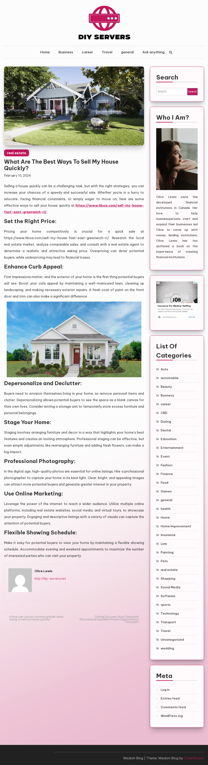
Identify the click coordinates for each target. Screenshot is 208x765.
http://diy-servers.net (50, 578)
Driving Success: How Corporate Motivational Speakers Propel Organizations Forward (109, 619)
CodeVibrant (193, 758)
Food (164, 483)
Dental (166, 430)
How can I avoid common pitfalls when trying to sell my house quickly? (36, 618)
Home (45, 52)
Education (169, 439)
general (127, 52)
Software (168, 596)
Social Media (170, 587)
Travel (107, 52)
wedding (167, 648)
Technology (170, 613)
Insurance (168, 535)
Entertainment (172, 448)
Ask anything (153, 52)
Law (164, 544)
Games (166, 491)
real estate (16, 153)
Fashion (166, 465)
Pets (164, 561)
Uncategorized (172, 639)
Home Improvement (176, 526)
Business (65, 52)
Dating (166, 421)
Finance (167, 474)
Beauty (166, 387)
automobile (170, 378)
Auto (164, 369)
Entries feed (170, 698)
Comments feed (173, 707)
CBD (164, 413)
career (87, 52)
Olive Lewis (43, 571)
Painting (167, 552)
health (166, 509)
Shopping (168, 578)
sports (166, 605)
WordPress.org (172, 716)
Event (165, 456)
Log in (165, 690)
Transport (168, 622)
